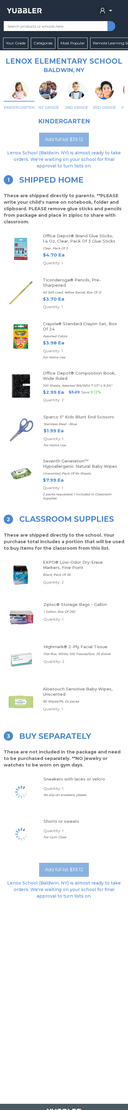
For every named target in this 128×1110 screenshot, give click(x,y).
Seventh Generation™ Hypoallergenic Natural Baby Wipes (80, 463)
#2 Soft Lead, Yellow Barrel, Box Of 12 (72, 292)
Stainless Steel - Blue (60, 424)
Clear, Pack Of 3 (55, 248)
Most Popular (73, 43)
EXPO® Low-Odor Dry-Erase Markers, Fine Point (73, 565)
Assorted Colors (55, 336)
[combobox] (55, 26)
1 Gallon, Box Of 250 (59, 612)
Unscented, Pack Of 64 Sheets (67, 473)
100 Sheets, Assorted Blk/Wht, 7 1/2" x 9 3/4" (77, 386)
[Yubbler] (24, 10)
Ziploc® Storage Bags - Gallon (75, 604)
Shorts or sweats (61, 821)
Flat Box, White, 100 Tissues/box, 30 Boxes (77, 654)
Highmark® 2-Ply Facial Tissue (75, 646)
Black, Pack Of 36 (57, 575)
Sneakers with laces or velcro (74, 778)
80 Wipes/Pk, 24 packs (61, 701)
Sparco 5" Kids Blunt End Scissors (78, 416)
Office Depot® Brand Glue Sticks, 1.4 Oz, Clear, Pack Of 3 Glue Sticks (79, 238)
